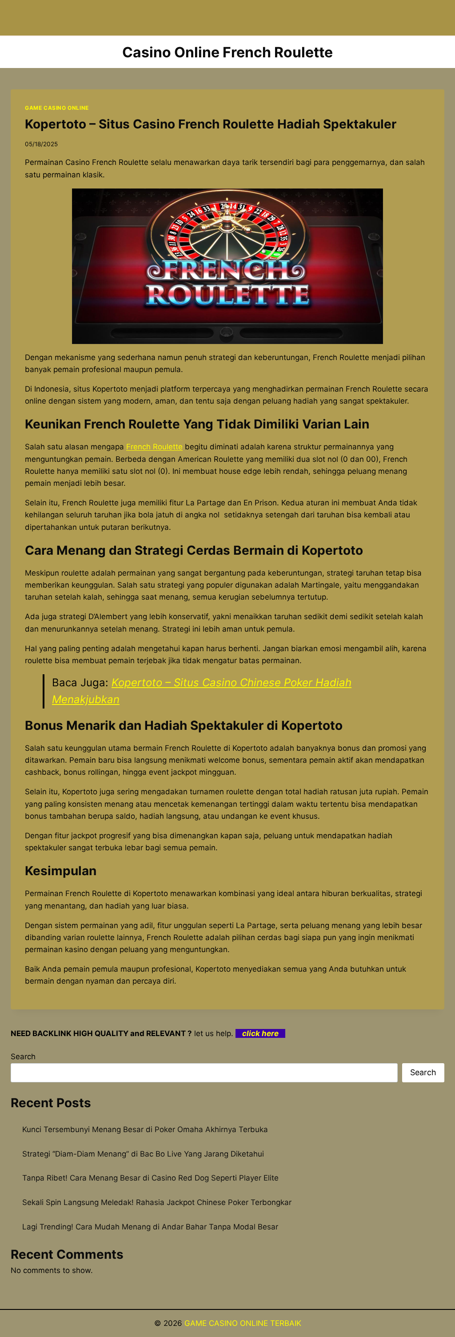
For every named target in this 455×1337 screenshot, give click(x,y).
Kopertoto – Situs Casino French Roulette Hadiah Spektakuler (210, 124)
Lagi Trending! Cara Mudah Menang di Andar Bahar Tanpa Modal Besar (150, 1226)
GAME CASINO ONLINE (57, 107)
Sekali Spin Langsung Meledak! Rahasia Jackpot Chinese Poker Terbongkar (156, 1202)
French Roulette (154, 446)
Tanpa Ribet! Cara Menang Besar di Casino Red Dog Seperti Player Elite (150, 1177)
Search (23, 1056)
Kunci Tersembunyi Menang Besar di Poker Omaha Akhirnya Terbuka (145, 1129)
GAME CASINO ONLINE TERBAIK (242, 1323)
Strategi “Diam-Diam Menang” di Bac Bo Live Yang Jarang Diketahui (143, 1153)
